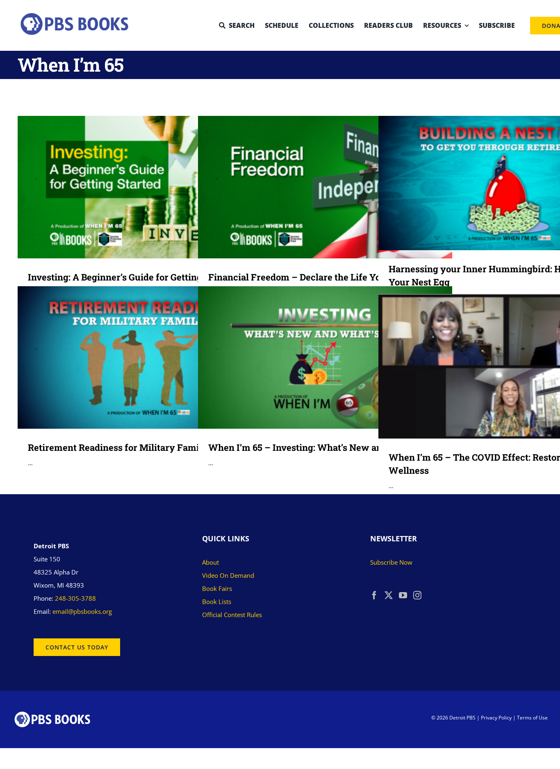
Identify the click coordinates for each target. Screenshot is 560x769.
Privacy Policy (496, 717)
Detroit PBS (462, 717)
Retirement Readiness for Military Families (133, 357)
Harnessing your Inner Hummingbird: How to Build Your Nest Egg (494, 183)
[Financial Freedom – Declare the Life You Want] (325, 187)
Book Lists (216, 601)
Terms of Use (532, 717)
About (210, 562)
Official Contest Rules (232, 615)
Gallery (157, 187)
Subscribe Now (391, 562)
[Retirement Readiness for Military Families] (145, 357)
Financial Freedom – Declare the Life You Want (313, 187)
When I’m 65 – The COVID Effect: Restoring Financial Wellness (494, 366)
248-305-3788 (75, 598)
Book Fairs (217, 588)
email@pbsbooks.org (82, 611)
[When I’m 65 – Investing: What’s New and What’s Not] (325, 357)
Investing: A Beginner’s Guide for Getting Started (133, 187)
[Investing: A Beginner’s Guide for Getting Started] (145, 187)
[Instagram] (417, 595)
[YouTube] (403, 595)
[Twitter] (389, 595)
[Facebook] (374, 595)
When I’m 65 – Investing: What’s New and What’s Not (313, 357)
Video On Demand (228, 575)
